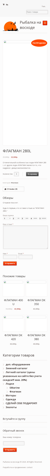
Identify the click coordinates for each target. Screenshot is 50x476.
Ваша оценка (8, 215)
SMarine (15, 387)
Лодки (10, 383)
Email (21, 253)
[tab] (13, 189)
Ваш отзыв (8, 224)
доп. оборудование (18, 364)
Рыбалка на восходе (30, 25)
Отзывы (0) (12, 189)
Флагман (14, 183)
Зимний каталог (16, 368)
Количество (8, 174)
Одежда (11, 399)
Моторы (11, 395)
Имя (5, 253)
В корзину (32, 174)
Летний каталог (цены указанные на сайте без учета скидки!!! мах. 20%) (22, 376)
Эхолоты (11, 407)
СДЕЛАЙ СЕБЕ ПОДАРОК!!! (21, 403)
